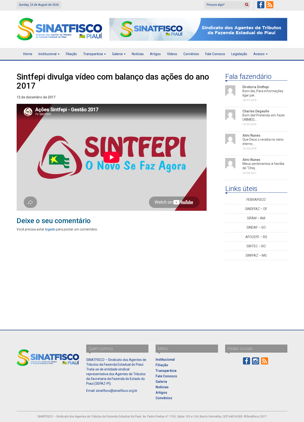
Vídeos (172, 54)
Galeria (161, 382)
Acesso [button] (259, 54)
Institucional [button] (47, 54)
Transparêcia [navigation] (93, 54)
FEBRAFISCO (256, 199)
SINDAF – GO (256, 227)
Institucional (165, 359)
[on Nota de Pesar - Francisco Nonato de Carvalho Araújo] (230, 163)
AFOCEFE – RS (256, 237)
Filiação (71, 54)
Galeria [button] (117, 54)
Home (27, 54)
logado (50, 229)
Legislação (239, 54)
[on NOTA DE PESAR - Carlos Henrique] (230, 138)
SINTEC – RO (256, 246)
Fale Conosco (215, 54)
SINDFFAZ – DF (256, 209)
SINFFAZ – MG (256, 255)
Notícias (138, 54)
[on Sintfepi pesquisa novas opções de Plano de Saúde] (230, 90)
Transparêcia (166, 371)
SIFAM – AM (256, 218)
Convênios (191, 54)
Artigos (155, 54)
